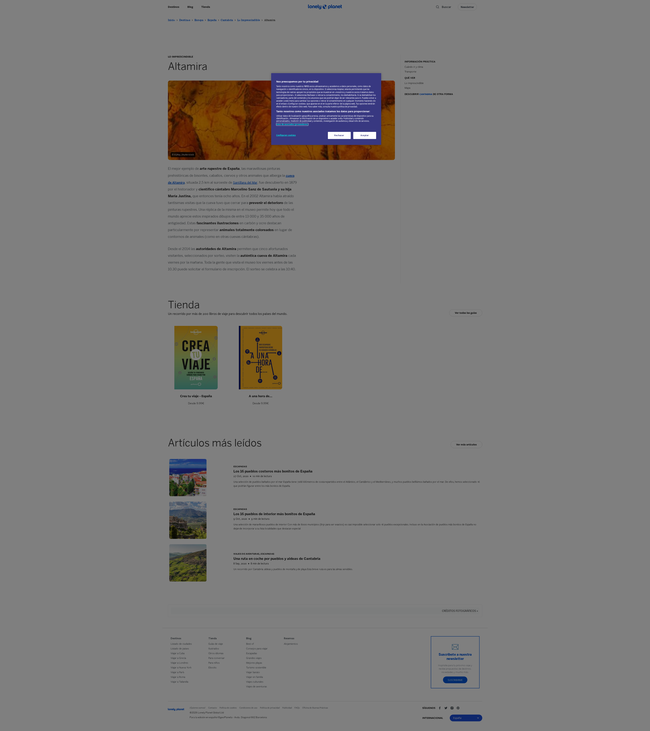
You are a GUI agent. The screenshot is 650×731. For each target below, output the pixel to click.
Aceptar (365, 135)
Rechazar (339, 135)
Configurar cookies (286, 135)
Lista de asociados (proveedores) (292, 124)
